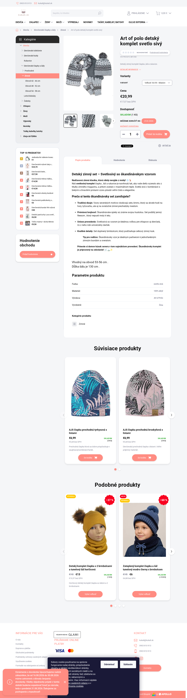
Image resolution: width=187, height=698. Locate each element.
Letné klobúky (30, 96)
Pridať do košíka (154, 134)
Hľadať (100, 13)
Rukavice (28, 61)
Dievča (26, 45)
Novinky (26, 126)
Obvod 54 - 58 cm (32, 91)
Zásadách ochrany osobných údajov (70, 683)
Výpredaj (27, 121)
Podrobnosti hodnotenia (159, 53)
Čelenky (27, 101)
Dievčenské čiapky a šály (34, 66)
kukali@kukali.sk (146, 640)
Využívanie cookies (24, 661)
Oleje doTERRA (30, 136)
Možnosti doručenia (129, 126)
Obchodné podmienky (25, 652)
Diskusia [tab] (153, 160)
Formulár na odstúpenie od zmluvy (30, 665)
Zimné (27, 76)
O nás (18, 640)
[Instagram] (141, 658)
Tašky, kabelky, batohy (32, 131)
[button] (115, 469)
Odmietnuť (109, 664)
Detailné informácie (129, 69)
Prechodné (29, 71)
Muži (25, 116)
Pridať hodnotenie (30, 254)
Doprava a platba (23, 648)
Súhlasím (128, 664)
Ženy (25, 111)
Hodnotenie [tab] (119, 160)
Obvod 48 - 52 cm (32, 86)
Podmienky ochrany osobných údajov (31, 657)
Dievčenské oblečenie (33, 51)
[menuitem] (21, 22)
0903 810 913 (145, 645)
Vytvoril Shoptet (143, 694)
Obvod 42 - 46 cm (32, 81)
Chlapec (26, 106)
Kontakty (19, 644)
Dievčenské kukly (31, 56)
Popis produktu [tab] (82, 160)
